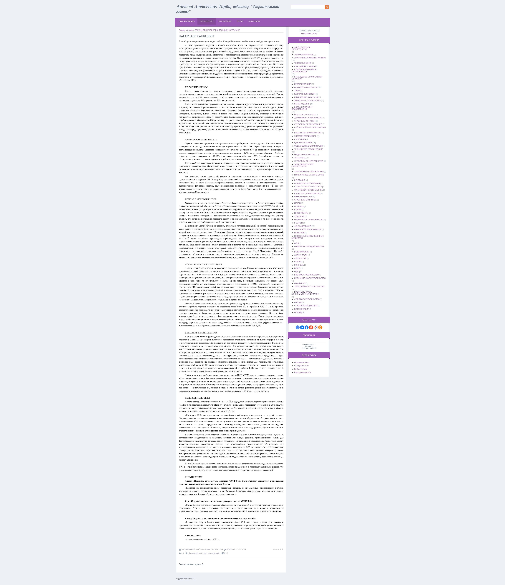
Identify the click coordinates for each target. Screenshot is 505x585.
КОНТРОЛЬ (299, 265)
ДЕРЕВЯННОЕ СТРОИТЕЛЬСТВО (308, 118)
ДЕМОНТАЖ (299, 216)
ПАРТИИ (297, 262)
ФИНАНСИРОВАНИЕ (302, 226)
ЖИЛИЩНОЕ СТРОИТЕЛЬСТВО (307, 101)
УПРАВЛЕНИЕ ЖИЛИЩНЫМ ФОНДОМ (310, 58)
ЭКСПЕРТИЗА (300, 158)
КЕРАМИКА (299, 206)
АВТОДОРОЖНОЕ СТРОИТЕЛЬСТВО (309, 287)
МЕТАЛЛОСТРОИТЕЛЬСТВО (306, 87)
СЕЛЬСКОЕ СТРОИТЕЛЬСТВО (307, 299)
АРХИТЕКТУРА (300, 258)
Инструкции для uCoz (303, 372)
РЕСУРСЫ (298, 223)
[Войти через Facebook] (307, 327)
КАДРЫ (297, 268)
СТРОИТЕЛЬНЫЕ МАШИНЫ (305, 306)
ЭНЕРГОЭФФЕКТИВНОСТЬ (305, 136)
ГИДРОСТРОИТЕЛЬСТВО (304, 114)
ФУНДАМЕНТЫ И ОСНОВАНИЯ (307, 183)
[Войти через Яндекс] (311, 327)
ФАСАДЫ (298, 302)
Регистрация (306, 33)
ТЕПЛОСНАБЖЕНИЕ (302, 63)
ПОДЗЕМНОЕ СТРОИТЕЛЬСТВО (307, 133)
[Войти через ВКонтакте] (302, 327)
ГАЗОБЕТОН (299, 233)
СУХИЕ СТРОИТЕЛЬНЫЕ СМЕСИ (308, 187)
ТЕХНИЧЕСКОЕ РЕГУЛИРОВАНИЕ (308, 149)
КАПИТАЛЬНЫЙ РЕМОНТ (304, 94)
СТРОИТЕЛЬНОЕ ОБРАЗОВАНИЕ (308, 124)
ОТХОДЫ (298, 312)
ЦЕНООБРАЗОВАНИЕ (303, 143)
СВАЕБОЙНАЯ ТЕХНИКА (304, 66)
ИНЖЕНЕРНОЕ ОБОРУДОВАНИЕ (308, 229)
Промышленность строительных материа (204, 553)
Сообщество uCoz (301, 366)
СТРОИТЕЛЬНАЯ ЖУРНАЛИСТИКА (308, 161)
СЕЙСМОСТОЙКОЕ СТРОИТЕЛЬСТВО (310, 128)
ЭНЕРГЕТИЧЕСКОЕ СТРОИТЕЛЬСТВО (301, 48)
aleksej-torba (231, 550)
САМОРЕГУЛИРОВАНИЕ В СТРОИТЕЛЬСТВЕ (304, 71)
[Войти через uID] (298, 327)
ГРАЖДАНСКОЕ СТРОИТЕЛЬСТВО (308, 220)
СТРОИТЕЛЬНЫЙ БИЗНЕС (305, 200)
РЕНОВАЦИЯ (299, 180)
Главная (182, 30)
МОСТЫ (297, 203)
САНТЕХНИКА (300, 139)
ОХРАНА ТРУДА (300, 255)
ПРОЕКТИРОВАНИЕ (302, 84)
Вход (315, 33)
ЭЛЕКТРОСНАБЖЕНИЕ (304, 55)
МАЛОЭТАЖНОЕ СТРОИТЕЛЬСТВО (309, 175)
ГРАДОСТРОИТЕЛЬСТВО (304, 154)
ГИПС (296, 272)
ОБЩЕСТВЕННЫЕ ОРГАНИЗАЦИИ (308, 146)
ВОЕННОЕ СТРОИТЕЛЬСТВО (306, 275)
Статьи (190, 30)
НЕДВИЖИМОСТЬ (301, 252)
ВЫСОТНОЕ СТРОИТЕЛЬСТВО (307, 193)
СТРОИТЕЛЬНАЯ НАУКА (304, 121)
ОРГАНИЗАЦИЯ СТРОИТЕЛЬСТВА (308, 190)
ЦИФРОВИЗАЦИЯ (301, 309)
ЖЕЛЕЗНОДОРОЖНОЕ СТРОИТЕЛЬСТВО (302, 165)
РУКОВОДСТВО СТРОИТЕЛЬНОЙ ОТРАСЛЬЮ (307, 78)
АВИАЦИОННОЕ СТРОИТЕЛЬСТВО (309, 172)
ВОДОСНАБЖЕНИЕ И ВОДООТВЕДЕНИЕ (302, 108)
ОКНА (296, 243)
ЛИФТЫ (297, 91)
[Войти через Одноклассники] (320, 327)
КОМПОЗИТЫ (299, 283)
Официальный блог (302, 362)
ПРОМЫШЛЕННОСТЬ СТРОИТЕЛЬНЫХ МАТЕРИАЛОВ (217, 30)
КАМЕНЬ (298, 210)
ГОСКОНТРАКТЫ (301, 213)
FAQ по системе (300, 369)
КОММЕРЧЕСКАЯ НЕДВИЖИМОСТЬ (309, 247)
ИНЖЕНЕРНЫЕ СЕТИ (303, 197)
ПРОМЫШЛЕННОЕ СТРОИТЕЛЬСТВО (310, 278)
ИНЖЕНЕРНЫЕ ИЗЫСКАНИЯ (306, 97)
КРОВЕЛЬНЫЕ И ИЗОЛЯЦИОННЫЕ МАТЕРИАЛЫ (308, 237)
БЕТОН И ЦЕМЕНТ (302, 104)
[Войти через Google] (316, 327)
